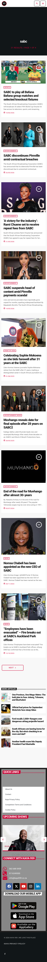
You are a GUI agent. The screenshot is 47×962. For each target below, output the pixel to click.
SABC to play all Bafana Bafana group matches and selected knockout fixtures (21, 95)
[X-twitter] (16, 886)
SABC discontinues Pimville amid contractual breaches (22, 157)
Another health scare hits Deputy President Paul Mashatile (27, 742)
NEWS (6, 558)
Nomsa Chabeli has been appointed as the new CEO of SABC (22, 566)
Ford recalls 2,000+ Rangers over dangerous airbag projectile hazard (28, 720)
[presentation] (3, 839)
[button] (13, 855)
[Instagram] (30, 886)
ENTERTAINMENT (10, 151)
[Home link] (4, 3)
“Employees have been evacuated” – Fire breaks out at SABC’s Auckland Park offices (22, 634)
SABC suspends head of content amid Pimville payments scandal (19, 291)
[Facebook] (9, 886)
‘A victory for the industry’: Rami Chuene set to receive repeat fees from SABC (21, 224)
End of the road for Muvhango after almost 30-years (23, 493)
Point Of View (9, 351)
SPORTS (7, 87)
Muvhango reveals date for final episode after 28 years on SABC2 (23, 423)
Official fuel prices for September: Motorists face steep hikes (27, 708)
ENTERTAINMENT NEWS (12, 415)
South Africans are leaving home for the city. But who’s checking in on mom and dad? (28, 732)
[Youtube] (23, 886)
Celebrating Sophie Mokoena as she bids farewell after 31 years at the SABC (22, 359)
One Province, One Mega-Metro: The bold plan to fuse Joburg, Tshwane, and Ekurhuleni (28, 697)
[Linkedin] (38, 886)
